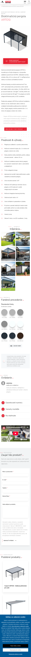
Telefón (4, 488)
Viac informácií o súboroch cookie (20, 626)
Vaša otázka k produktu (8, 504)
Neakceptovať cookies (15, 650)
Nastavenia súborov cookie (15, 654)
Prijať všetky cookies (15, 645)
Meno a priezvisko (7, 472)
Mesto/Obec (6, 496)
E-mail (4, 480)
